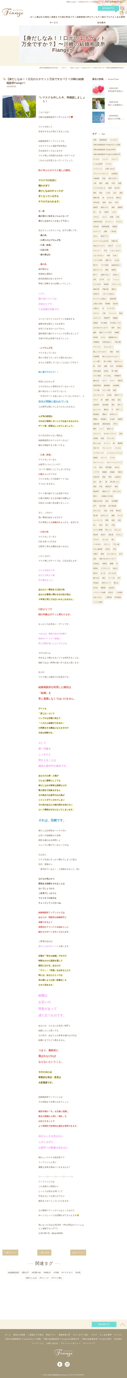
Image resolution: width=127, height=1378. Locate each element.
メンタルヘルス (98, 453)
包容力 (103, 535)
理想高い (104, 419)
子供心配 (118, 342)
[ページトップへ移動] (122, 1324)
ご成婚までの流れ (107, 496)
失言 (111, 366)
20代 (116, 202)
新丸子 (110, 246)
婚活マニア (106, 491)
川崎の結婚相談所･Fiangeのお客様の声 (106, 154)
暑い (100, 482)
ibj (100, 212)
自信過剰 (116, 385)
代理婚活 (96, 342)
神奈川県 (96, 289)
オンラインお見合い (100, 299)
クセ (94, 467)
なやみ (117, 260)
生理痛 (95, 438)
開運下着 (96, 198)
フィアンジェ (97, 169)
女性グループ (106, 583)
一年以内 (113, 231)
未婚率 (120, 419)
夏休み (106, 409)
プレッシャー (106, 448)
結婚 (119, 183)
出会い (115, 255)
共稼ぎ (95, 554)
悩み (110, 202)
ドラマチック (105, 568)
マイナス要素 (97, 530)
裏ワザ (95, 265)
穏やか (95, 573)
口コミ (104, 217)
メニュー (105, 159)
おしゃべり (97, 409)
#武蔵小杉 (36, 1272)
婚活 (107, 183)
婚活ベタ (110, 429)
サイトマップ (89, 1343)
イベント (116, 279)
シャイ (101, 429)
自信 (106, 501)
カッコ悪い (97, 361)
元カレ (95, 236)
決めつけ (96, 448)
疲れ (119, 400)
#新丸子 (25, 1272)
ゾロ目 (108, 193)
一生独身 (119, 592)
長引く (95, 496)
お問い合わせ (109, 169)
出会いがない (97, 597)
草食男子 (107, 318)
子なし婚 (116, 544)
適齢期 (103, 588)
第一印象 (115, 371)
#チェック (44, 1278)
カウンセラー (108, 347)
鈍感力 (114, 270)
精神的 (95, 458)
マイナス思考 (97, 260)
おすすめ (110, 198)
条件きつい (114, 414)
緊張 (106, 520)
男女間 (95, 535)
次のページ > (78, 1253)
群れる (116, 583)
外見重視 (96, 356)
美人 (94, 482)
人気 (94, 183)
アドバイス (97, 347)
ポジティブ (97, 231)
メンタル (118, 448)
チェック (107, 443)
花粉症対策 (97, 385)
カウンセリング (98, 395)
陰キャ (120, 405)
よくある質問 (97, 164)
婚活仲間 (113, 299)
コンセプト (114, 140)
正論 (105, 510)
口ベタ (120, 515)
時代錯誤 (119, 366)
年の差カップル (115, 323)
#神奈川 (47, 1272)
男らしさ (108, 530)
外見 (117, 352)
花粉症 (120, 380)
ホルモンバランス (110, 434)
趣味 (94, 332)
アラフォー (97, 250)
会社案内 (114, 174)
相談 (114, 390)
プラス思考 (104, 265)
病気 (113, 400)
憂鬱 (111, 563)
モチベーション (98, 462)
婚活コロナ (104, 207)
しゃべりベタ (97, 520)
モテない (119, 535)
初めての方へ (113, 178)
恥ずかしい (118, 361)
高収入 (114, 289)
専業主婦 (105, 289)
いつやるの (97, 544)
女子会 (95, 588)
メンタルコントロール (114, 453)
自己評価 (102, 506)
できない (96, 217)
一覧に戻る (44, 1253)
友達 (111, 510)
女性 (117, 217)
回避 (109, 188)
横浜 (100, 183)
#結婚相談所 (13, 1272)
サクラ (95, 400)
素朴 (94, 429)
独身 (104, 202)
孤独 (102, 554)
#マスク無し (57, 1278)
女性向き (96, 294)
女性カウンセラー (99, 246)
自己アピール (97, 270)
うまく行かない (98, 255)
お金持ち (112, 588)
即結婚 (106, 284)
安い (94, 212)
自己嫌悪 (115, 501)
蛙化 (100, 467)
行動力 (120, 472)
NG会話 (96, 583)
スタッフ (115, 159)
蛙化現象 (109, 467)
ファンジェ (112, 313)
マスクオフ (111, 438)
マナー (112, 380)
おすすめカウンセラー (100, 328)
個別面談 (107, 385)
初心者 (115, 304)
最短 (106, 270)
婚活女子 (109, 486)
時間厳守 (118, 376)
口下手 (101, 279)
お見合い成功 (97, 304)
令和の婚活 (97, 371)
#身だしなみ (31, 1278)
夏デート (119, 409)
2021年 (117, 188)
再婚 (111, 217)
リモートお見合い (108, 294)
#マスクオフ (67, 1272)
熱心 (119, 328)
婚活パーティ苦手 (105, 332)
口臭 (119, 520)
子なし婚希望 (97, 549)
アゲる (112, 458)
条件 (112, 328)
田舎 (110, 477)
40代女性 (96, 202)
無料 (113, 207)
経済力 (110, 592)
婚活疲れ (96, 414)
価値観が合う (113, 337)
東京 (100, 193)
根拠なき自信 (97, 501)
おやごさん (97, 510)
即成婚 (107, 304)
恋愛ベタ (108, 260)
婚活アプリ (104, 236)
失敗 (120, 434)
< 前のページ (10, 1253)
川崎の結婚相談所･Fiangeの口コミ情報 (106, 145)
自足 (94, 559)
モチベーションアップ (114, 462)
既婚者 (115, 318)
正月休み (96, 563)
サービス (96, 159)
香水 (100, 525)
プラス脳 (96, 390)
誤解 (105, 366)
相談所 (95, 207)
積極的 (112, 472)
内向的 (95, 337)
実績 (120, 313)
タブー (104, 380)
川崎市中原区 (97, 222)
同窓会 (104, 563)
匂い (94, 525)
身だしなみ (97, 443)
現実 (116, 486)
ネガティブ (97, 318)
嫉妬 (113, 515)
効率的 (95, 568)
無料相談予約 (108, 8)
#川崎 (56, 1272)
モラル (103, 337)
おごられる (112, 573)
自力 (120, 554)
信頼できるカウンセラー (107, 559)
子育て (115, 424)
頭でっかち (117, 491)
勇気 (94, 486)
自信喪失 (96, 405)
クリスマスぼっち (99, 188)
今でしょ (107, 544)
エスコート (97, 434)
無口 (113, 405)
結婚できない (105, 275)
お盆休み (118, 477)
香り (107, 525)
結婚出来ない (116, 265)
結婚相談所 (103, 140)
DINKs (107, 549)
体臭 (113, 520)
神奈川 (118, 198)
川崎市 (106, 212)
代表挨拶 (96, 178)
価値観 (120, 443)
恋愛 (105, 231)
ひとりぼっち (111, 554)
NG (119, 578)
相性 (111, 352)
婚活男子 (96, 491)
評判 (99, 366)
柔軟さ (104, 414)
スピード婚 (106, 390)
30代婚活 (118, 597)
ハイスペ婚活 (97, 602)
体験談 (114, 226)
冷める (117, 467)
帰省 (103, 477)
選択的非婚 (106, 424)
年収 (100, 486)
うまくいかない (115, 250)
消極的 (117, 332)
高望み (95, 419)
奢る (103, 578)
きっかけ (105, 539)
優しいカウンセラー (100, 352)
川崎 (94, 140)
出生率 (112, 419)
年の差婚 (104, 323)
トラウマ (96, 472)
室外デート (118, 395)
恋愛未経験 (105, 226)
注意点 (106, 371)
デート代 (112, 578)
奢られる (96, 578)
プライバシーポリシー (100, 174)
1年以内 (96, 226)
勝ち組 (118, 510)
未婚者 (95, 323)
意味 (121, 193)
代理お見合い (106, 342)
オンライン (109, 222)
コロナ (114, 212)
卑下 (94, 506)
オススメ (96, 313)
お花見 (109, 395)
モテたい (96, 539)
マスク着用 (97, 376)
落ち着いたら (114, 482)
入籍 (103, 313)
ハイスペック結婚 (99, 592)
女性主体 (96, 477)
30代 (113, 183)
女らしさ (118, 530)
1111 (114, 193)
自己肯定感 (112, 506)
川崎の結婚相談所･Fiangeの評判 (104, 149)
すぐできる (97, 284)
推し (113, 539)
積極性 (104, 472)
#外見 (78, 1272)
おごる (103, 573)
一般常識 (108, 597)
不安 (105, 250)
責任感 (111, 535)
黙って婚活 (107, 361)
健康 (107, 400)
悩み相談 (105, 405)
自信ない (116, 275)
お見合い (96, 308)
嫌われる (96, 380)
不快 (113, 525)
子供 (114, 549)
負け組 (95, 515)
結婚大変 (96, 424)
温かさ (115, 568)
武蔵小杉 (114, 241)
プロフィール (116, 284)
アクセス (108, 164)
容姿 (102, 438)
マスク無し (107, 376)
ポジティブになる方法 (100, 241)
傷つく (95, 275)
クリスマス (111, 308)
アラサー (119, 222)
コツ (108, 279)
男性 (94, 193)
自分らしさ (104, 515)
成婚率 (120, 207)
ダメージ (104, 458)
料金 (103, 178)
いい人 (118, 246)
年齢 (108, 255)
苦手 (94, 279)
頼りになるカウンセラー (110, 356)
